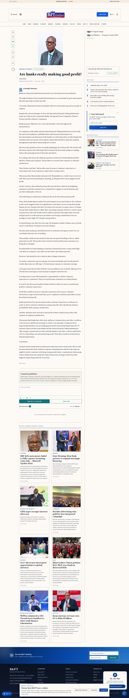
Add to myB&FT (39, 69)
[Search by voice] (20, 14)
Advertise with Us (43, 677)
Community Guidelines (72, 680)
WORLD (79, 24)
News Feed (96, 672)
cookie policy (24, 694)
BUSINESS (35, 24)
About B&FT (41, 672)
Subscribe (102, 14)
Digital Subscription (99, 680)
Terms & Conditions (71, 672)
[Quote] (27, 397)
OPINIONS (65, 24)
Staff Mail (40, 682)
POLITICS (72, 24)
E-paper (103, 24)
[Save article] (13, 57)
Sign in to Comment (34, 401)
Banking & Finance (25, 69)
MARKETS (50, 24)
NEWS (29, 24)
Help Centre (41, 674)
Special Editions (94, 24)
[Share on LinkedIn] (13, 41)
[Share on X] (13, 32)
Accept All (104, 690)
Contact (40, 680)
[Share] (13, 52)
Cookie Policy (69, 677)
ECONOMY (43, 24)
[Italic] (23, 397)
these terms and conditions (37, 380)
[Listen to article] (13, 63)
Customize (94, 690)
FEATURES (57, 24)
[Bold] (20, 397)
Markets (95, 674)
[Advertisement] (103, 51)
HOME (24, 24)
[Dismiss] (117, 112)
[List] (30, 397)
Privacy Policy (69, 674)
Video (95, 677)
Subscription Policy (71, 682)
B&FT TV (85, 24)
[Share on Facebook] (13, 37)
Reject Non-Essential (81, 690)
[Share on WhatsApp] (13, 46)
